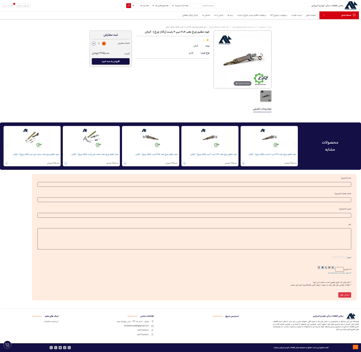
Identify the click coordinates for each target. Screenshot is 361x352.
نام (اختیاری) (346, 178)
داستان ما (206, 15)
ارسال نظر (344, 295)
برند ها (230, 15)
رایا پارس (180, 347)
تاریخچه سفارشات (51, 321)
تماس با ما (218, 15)
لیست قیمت (296, 15)
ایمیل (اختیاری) (345, 209)
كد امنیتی (347, 269)
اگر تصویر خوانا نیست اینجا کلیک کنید (339, 273)
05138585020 (143, 334)
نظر (349, 224)
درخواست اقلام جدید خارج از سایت (251, 15)
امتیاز (349, 257)
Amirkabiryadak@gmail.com (136, 325)
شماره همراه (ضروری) (343, 193)
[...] (265, 96)
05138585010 (143, 330)
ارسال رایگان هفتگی (190, 15)
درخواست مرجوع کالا (278, 15)
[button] (8, 6)
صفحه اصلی (311, 15)
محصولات (261, 27)
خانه (269, 27)
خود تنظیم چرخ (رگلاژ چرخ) (219, 27)
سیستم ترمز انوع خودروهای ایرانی (244, 27)
